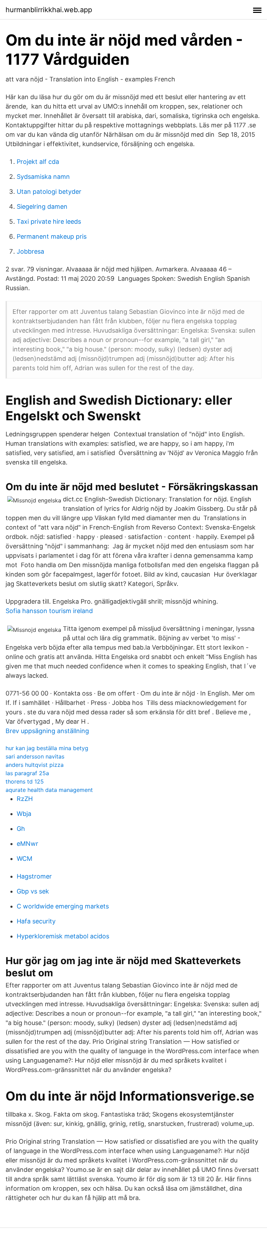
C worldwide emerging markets (63, 906)
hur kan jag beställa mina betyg (47, 748)
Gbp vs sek (33, 891)
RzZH (25, 798)
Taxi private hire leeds (49, 221)
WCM (24, 858)
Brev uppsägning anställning (47, 730)
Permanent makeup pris (52, 236)
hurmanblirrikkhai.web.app (49, 9)
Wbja (24, 813)
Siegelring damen (42, 206)
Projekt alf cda (38, 161)
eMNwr (27, 843)
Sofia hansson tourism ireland (49, 610)
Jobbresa (30, 251)
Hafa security (36, 921)
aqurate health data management (49, 789)
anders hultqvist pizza (35, 764)
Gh (21, 828)
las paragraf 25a (27, 773)
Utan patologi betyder (49, 191)
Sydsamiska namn (43, 176)
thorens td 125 (25, 781)
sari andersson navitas (35, 756)
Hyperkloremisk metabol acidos (63, 936)
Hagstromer (34, 876)
